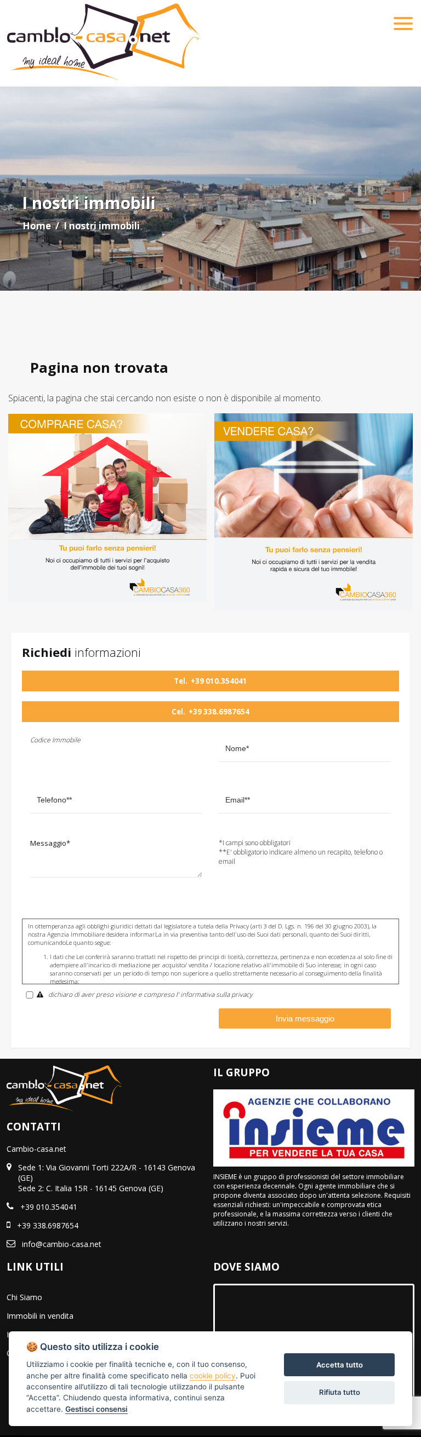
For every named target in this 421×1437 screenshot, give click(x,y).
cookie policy (213, 1375)
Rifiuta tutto (339, 1392)
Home (36, 226)
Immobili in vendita (40, 1316)
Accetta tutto (339, 1364)
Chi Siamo (24, 1297)
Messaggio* (50, 843)
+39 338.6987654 (219, 712)
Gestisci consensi (96, 1409)
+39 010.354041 (219, 681)
